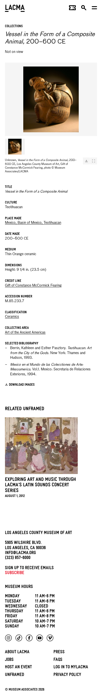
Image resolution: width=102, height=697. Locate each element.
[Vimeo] (50, 637)
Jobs (9, 660)
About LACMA (17, 652)
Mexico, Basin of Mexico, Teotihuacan (33, 223)
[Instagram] (8, 637)
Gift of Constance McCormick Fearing (33, 285)
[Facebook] (29, 637)
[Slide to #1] (15, 147)
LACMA (15, 9)
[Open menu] (94, 9)
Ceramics (12, 316)
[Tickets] (72, 9)
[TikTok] (18, 637)
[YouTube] (39, 637)
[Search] (84, 9)
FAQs (57, 660)
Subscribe (14, 573)
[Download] (86, 160)
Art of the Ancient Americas (25, 332)
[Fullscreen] (93, 160)
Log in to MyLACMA (70, 667)
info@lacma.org (20, 553)
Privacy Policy (67, 675)
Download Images (22, 385)
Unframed (14, 675)
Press (59, 652)
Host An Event (18, 667)
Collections (14, 26)
